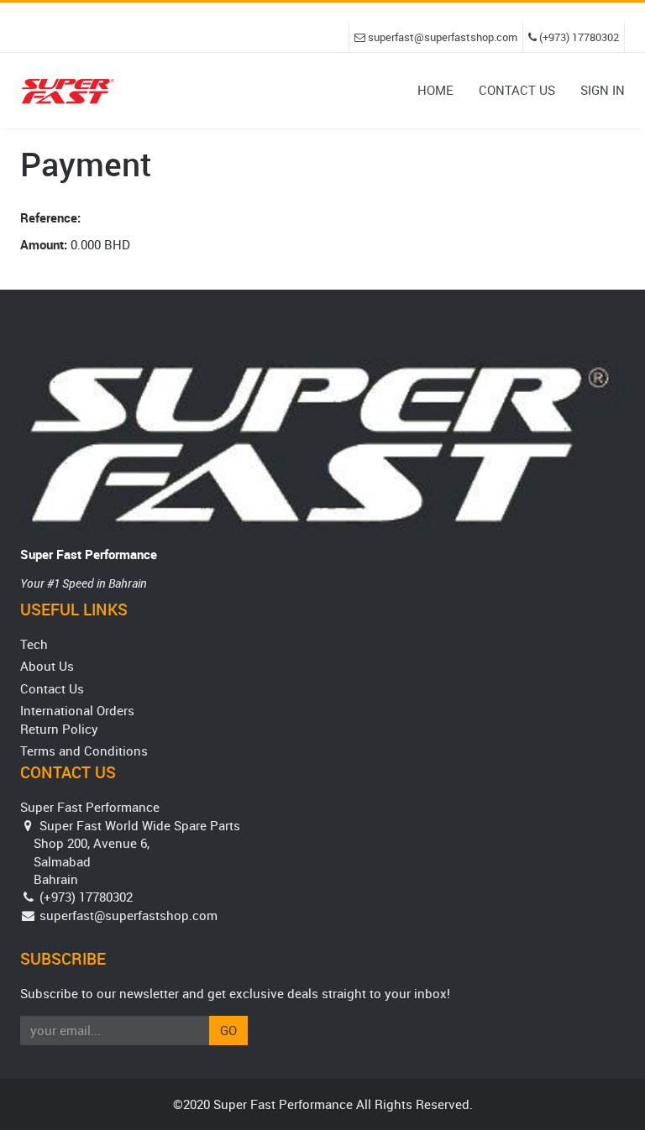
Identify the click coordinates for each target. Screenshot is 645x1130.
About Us (47, 665)
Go (228, 1030)
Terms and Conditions (84, 750)
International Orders (77, 710)
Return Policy (59, 728)
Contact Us (52, 688)
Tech (34, 644)
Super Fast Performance (88, 554)
